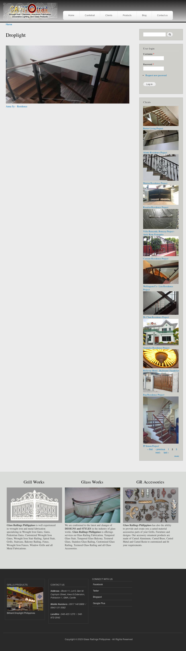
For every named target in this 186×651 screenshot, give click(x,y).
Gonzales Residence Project (156, 347)
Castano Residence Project (155, 258)
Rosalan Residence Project (155, 207)
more (176, 456)
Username (148, 54)
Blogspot (97, 596)
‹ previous (160, 449)
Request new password (156, 75)
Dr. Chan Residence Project (156, 317)
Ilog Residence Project (153, 394)
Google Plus (99, 603)
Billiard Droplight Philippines (21, 612)
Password (148, 64)
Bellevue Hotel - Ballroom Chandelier (161, 370)
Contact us (162, 15)
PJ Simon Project (151, 446)
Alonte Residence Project (155, 152)
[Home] (31, 10)
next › (158, 452)
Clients (108, 15)
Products (127, 15)
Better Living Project (153, 128)
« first (150, 449)
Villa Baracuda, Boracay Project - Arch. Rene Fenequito (159, 233)
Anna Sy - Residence (16, 106)
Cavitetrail (90, 15)
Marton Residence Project (155, 183)
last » (166, 452)
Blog (144, 15)
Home (71, 15)
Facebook (98, 584)
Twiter (96, 590)
